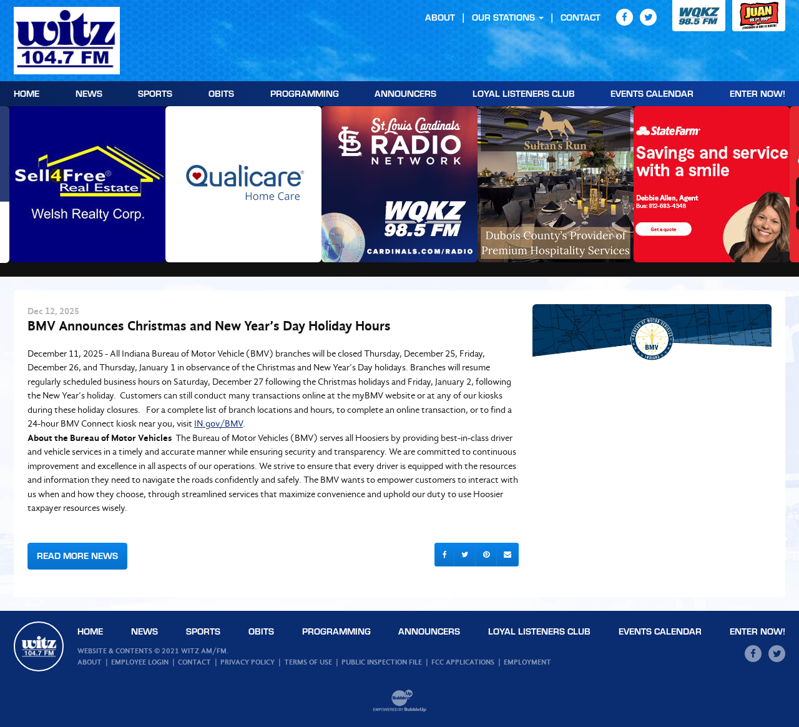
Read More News (77, 555)
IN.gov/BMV (218, 423)
